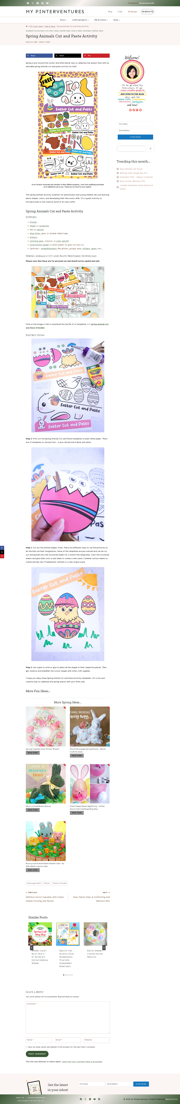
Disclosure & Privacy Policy (31, 1100)
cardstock (44, 226)
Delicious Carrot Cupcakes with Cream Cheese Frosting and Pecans (45, 897)
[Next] (104, 947)
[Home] (27, 26)
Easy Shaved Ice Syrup (131, 169)
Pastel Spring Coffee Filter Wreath (95, 953)
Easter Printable (60, 883)
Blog (110, 11)
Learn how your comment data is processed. (82, 1061)
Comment (32, 1004)
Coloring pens (36, 241)
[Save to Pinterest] (2, 556)
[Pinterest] (42, 3)
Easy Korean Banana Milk (132, 181)
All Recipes (132, 11)
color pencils (62, 241)
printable (87, 31)
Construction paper (39, 245)
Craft (120, 11)
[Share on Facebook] (2, 548)
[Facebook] (28, 3)
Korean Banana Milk (146, 3)
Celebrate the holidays (35, 31)
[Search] (150, 148)
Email (59, 1040)
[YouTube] (47, 3)
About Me (20, 1097)
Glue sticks (35, 233)
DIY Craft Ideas (52, 31)
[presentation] (40, 934)
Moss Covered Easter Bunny (38, 806)
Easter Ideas (65, 31)
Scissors (33, 237)
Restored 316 (172, 1099)
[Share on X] (2, 552)
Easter (47, 883)
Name (30, 1040)
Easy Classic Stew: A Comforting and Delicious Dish (91, 897)
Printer (33, 222)
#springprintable (34, 883)
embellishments (49, 248)
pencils (40, 229)
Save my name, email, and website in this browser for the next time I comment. (61, 1047)
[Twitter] (33, 3)
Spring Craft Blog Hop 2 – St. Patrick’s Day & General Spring (40, 957)
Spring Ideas (98, 31)
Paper (33, 226)
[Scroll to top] (175, 1096)
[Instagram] (38, 3)
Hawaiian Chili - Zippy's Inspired (136, 177)
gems (94, 248)
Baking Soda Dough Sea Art (134, 173)
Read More (33, 753)
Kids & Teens (77, 31)
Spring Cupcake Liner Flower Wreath (42, 749)
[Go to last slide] (31, 947)
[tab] (63, 975)
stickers (86, 248)
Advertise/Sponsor (36, 1097)
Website (88, 1040)
